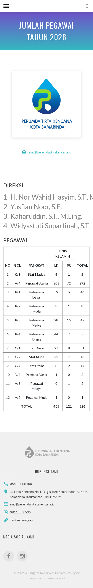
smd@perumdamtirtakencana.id (32, 504)
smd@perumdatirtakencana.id (50, 152)
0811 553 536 (20, 512)
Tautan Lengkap (21, 520)
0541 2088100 (21, 484)
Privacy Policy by (67, 573)
